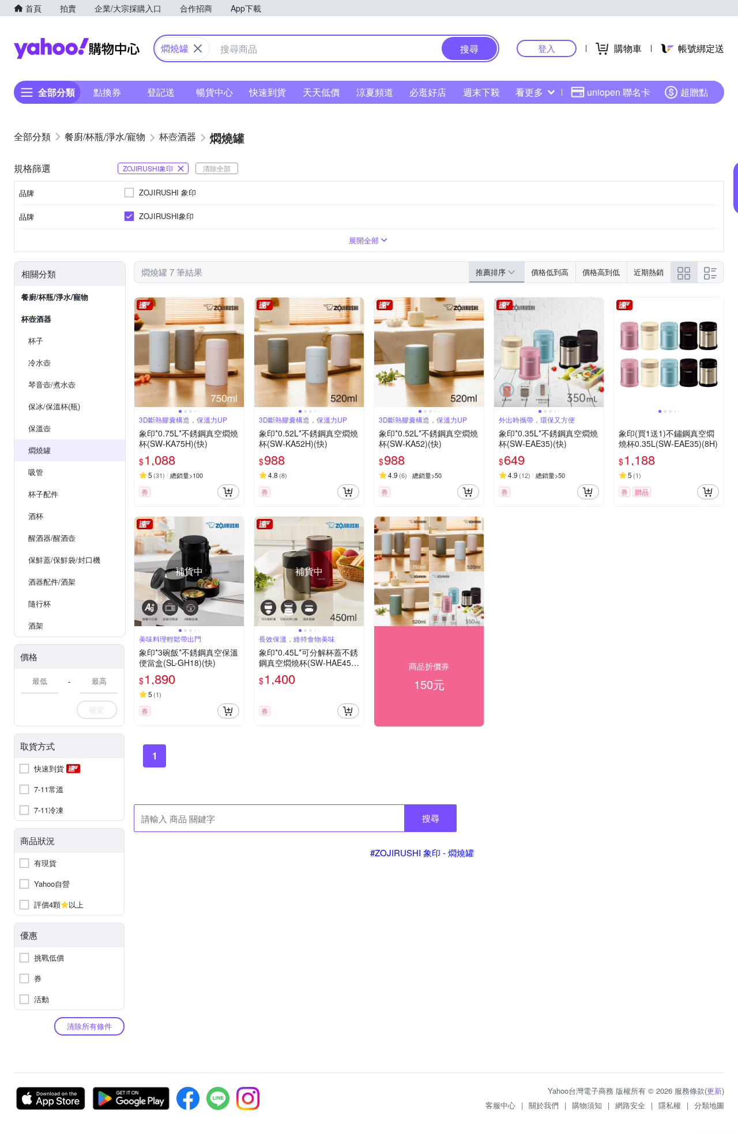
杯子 (35, 340)
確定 (96, 709)
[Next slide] (236, 352)
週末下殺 (481, 92)
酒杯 (35, 515)
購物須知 (587, 1105)
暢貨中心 (214, 92)
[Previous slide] (141, 352)
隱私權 (669, 1105)
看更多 (529, 92)
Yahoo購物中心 (77, 48)
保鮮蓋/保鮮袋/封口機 (64, 559)
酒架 (35, 625)
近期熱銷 (649, 271)
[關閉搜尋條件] (198, 48)
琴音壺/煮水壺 (52, 384)
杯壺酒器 (36, 318)
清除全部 (217, 168)
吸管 (35, 471)
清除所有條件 (89, 1026)
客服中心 (500, 1105)
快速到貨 (267, 92)
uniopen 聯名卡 (618, 92)
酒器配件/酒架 (52, 581)
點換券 (107, 92)
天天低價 (321, 92)
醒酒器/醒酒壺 (52, 537)
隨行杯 (39, 603)
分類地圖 (709, 1105)
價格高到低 (601, 271)
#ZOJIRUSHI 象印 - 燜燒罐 (422, 852)
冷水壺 (39, 362)
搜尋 (430, 818)
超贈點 (694, 92)
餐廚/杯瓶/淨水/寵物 (54, 296)
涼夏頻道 (374, 92)
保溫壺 (39, 428)
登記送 (161, 92)
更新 (714, 1090)
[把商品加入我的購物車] (228, 491)
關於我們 (544, 1105)
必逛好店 (427, 92)
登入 (546, 48)
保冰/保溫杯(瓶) (54, 406)
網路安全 (630, 1105)
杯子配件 (43, 493)
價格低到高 (549, 271)
